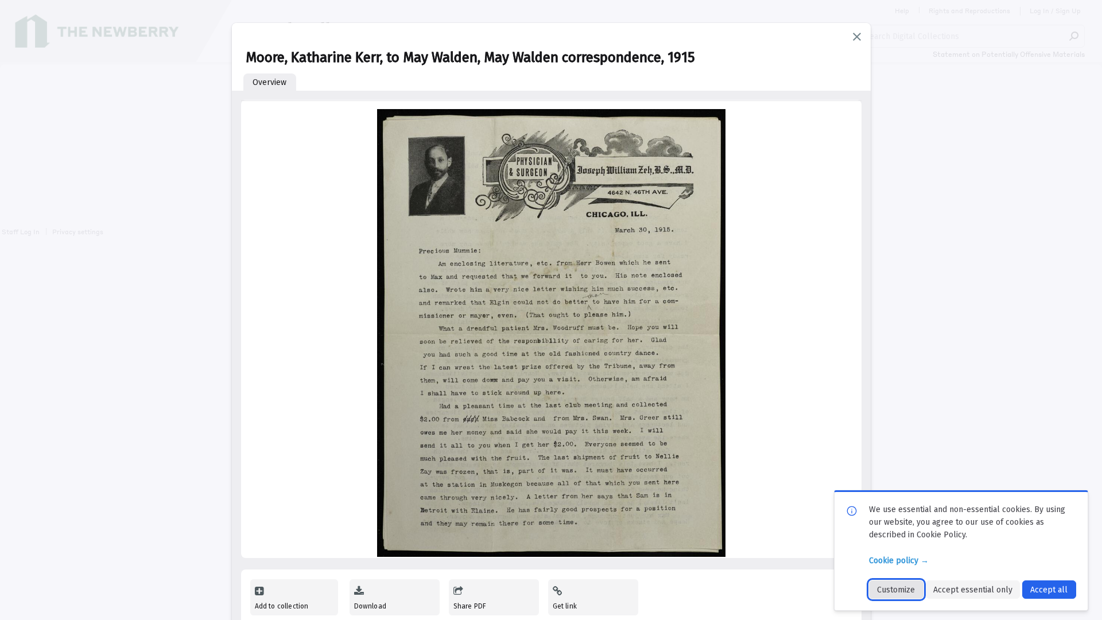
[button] (857, 37)
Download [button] (370, 606)
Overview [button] (269, 82)
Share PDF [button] (470, 606)
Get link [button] (565, 606)
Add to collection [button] (282, 606)
